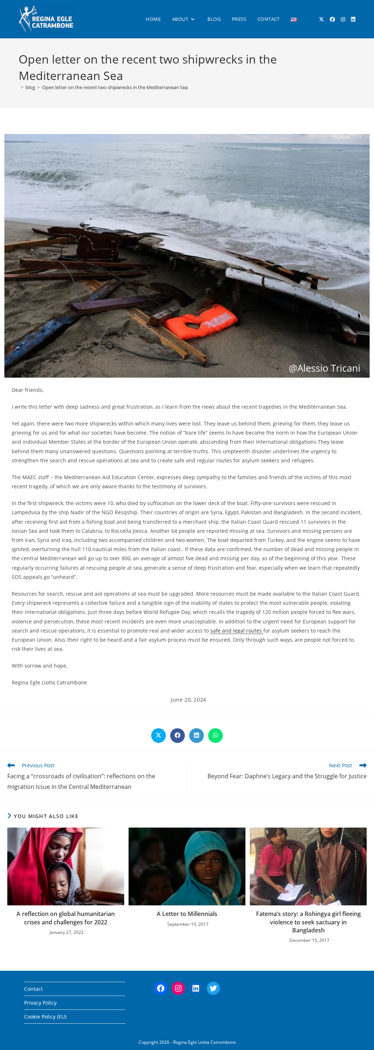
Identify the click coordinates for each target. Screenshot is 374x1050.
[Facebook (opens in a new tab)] (332, 19)
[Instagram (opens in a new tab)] (343, 19)
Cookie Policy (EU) (45, 1016)
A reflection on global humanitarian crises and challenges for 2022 (65, 918)
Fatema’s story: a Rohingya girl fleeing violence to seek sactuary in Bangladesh (308, 922)
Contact (33, 988)
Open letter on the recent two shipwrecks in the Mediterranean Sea (115, 87)
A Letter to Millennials (187, 914)
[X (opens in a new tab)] (321, 19)
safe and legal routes (236, 630)
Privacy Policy (40, 1002)
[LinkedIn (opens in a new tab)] (353, 19)
